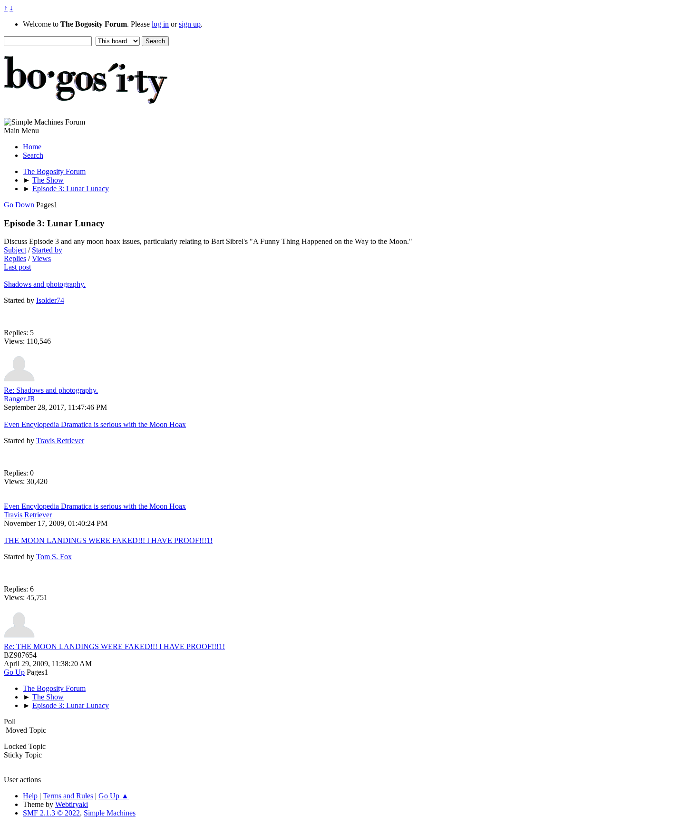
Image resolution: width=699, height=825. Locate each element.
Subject (15, 250)
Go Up (14, 672)
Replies (15, 258)
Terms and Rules (68, 796)
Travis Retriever (60, 441)
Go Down (19, 205)
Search (33, 155)
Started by (47, 250)
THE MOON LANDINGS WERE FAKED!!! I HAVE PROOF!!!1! (108, 540)
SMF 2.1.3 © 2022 (51, 813)
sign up (190, 24)
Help (30, 796)
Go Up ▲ (113, 796)
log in (160, 24)
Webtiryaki (71, 804)
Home (32, 147)
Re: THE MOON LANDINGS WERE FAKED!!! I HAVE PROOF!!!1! (114, 646)
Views (41, 258)
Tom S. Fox (54, 557)
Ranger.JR (19, 399)
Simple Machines (110, 813)
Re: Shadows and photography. (51, 390)
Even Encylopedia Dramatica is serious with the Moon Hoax (95, 424)
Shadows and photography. (45, 284)
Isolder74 (50, 300)
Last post (17, 267)
